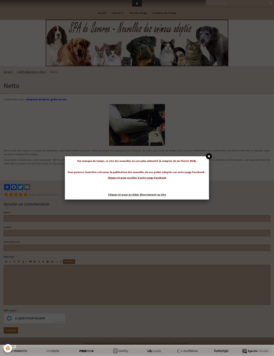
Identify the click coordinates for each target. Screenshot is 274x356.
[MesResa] (86, 351)
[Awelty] (120, 351)
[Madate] (53, 351)
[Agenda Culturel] (255, 351)
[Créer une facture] (154, 351)
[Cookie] (8, 348)
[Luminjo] (221, 351)
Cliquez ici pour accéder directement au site (137, 194)
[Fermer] (209, 156)
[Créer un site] (19, 351)
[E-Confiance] (187, 351)
